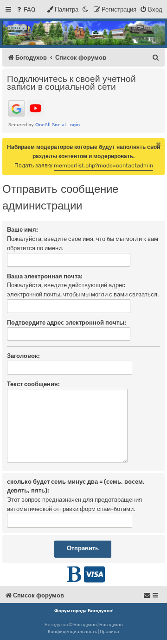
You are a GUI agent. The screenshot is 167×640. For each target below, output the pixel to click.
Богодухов (84, 625)
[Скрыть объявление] (158, 144)
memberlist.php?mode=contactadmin (103, 165)
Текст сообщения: (33, 384)
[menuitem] (25, 9)
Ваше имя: (22, 229)
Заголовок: (23, 355)
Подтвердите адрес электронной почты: (66, 322)
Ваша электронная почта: (45, 276)
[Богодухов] (83, 33)
